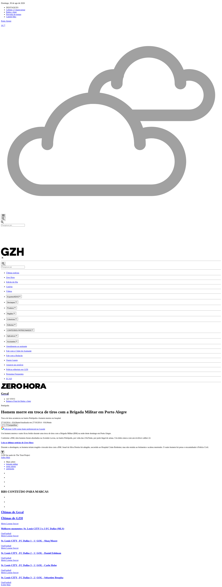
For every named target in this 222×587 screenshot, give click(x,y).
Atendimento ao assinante (16, 346)
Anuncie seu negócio (14, 365)
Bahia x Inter (11, 12)
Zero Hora (10, 277)
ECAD (9, 379)
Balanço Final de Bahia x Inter (18, 401)
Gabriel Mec (11, 17)
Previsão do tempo (13, 14)
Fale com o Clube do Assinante (18, 351)
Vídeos (9, 291)
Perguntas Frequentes (15, 374)
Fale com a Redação (14, 356)
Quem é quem (12, 360)
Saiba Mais (5, 457)
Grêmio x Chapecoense (15, 10)
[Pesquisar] (3, 264)
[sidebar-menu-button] (3, 215)
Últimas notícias (12, 273)
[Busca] (3, 219)
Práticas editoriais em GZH (17, 369)
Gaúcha (9, 287)
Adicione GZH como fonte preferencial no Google (24, 429)
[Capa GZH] (111, 231)
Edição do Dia (12, 282)
